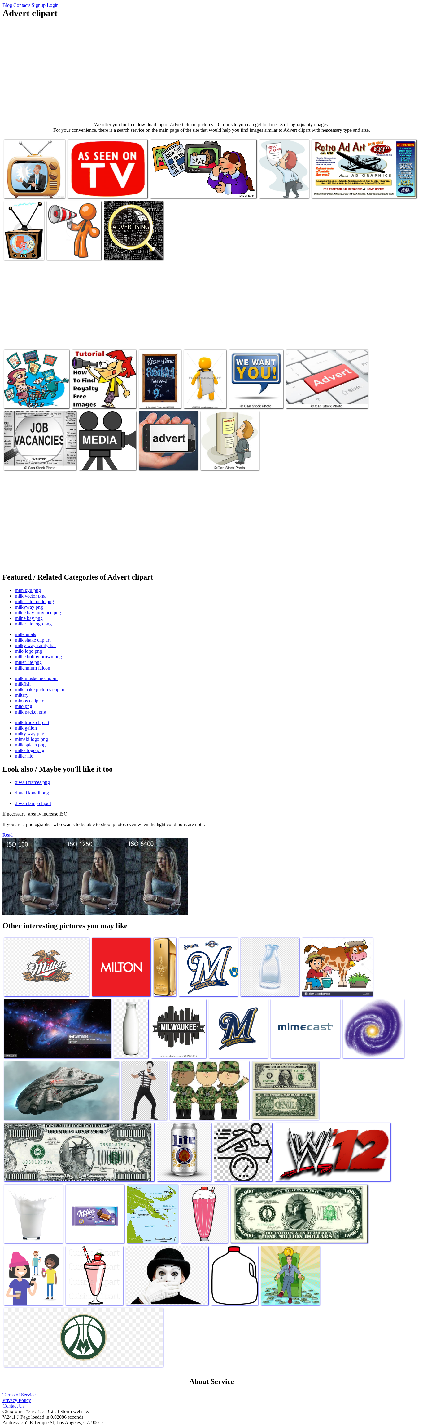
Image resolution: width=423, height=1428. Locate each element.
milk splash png (30, 744)
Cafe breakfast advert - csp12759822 (159, 397)
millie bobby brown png (38, 656)
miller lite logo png (33, 623)
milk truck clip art (32, 722)
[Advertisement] (211, 70)
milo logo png (28, 651)
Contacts (21, 5)
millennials (25, 634)
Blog (7, 5)
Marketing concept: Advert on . (168, 461)
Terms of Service (19, 1394)
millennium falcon (32, 667)
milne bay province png (38, 612)
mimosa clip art (30, 700)
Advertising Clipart (330, 189)
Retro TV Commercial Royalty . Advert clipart (24, 246)
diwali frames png (32, 782)
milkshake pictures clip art (40, 689)
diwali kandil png (32, 792)
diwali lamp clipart (33, 803)
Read (7, 835)
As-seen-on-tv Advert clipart (94, 189)
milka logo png (29, 750)
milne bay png (29, 618)
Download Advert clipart (102, 461)
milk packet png (30, 711)
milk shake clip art (32, 640)
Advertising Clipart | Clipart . (178, 189)
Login (53, 5)
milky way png (29, 733)
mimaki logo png (31, 739)
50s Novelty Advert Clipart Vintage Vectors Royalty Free (99, 397)
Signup (39, 5)
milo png (23, 706)
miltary (21, 695)
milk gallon (26, 728)
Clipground (31, 1409)
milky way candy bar (35, 645)
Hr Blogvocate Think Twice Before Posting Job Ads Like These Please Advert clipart (283, 182)
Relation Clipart (62, 251)
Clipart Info (116, 251)
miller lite (24, 755)
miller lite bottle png (34, 601)
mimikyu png (28, 590)
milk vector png (30, 595)
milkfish (23, 684)
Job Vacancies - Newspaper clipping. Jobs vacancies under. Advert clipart (37, 459)
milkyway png (29, 607)
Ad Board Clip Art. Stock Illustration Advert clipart (28, 397)
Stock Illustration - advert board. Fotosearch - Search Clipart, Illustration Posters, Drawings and (205, 390)
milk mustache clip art (36, 678)
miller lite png (28, 662)
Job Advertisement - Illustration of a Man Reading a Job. (229, 456)
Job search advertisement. (253, 400)
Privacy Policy (16, 1400)
